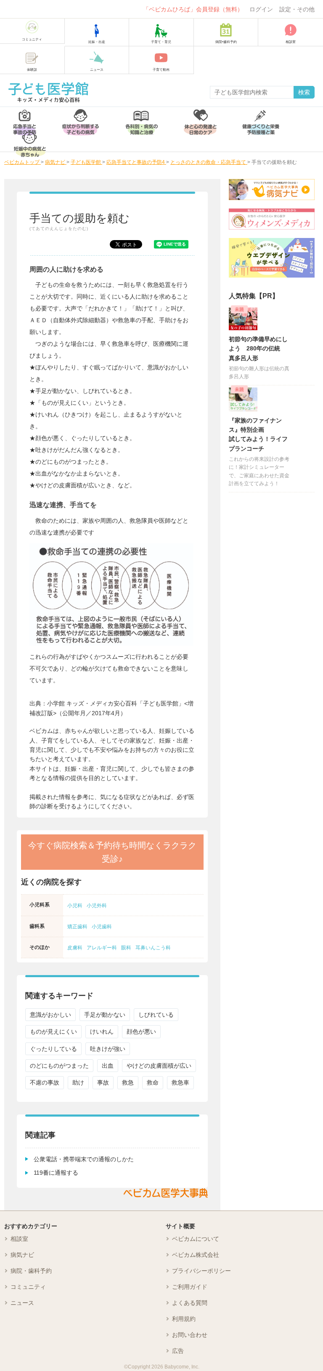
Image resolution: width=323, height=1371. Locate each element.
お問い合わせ (189, 1334)
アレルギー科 (102, 948)
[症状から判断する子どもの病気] (80, 118)
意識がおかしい (50, 1014)
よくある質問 (189, 1302)
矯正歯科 (77, 927)
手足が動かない (104, 1014)
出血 (108, 1065)
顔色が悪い (141, 1031)
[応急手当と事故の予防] (25, 118)
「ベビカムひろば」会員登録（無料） (193, 9)
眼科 (126, 948)
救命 (153, 1082)
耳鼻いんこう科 (153, 948)
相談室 (19, 1238)
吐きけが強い (107, 1048)
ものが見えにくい (53, 1031)
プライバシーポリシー (201, 1270)
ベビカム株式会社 (195, 1254)
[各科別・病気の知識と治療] (141, 118)
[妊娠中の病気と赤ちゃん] (30, 140)
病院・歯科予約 (31, 1270)
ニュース (22, 1302)
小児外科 (97, 906)
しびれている (156, 1014)
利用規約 (184, 1318)
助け (78, 1082)
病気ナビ (22, 1254)
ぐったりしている (53, 1048)
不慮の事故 (44, 1082)
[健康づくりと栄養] (260, 118)
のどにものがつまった (59, 1065)
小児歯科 (102, 927)
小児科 (74, 906)
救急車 (180, 1082)
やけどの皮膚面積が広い (159, 1065)
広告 (178, 1350)
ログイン (261, 9)
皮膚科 (74, 948)
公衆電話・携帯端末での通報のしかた (84, 1159)
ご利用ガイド (189, 1286)
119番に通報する (56, 1172)
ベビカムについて (195, 1238)
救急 (128, 1082)
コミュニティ (28, 1286)
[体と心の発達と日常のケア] (200, 118)
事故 (103, 1082)
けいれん (102, 1031)
